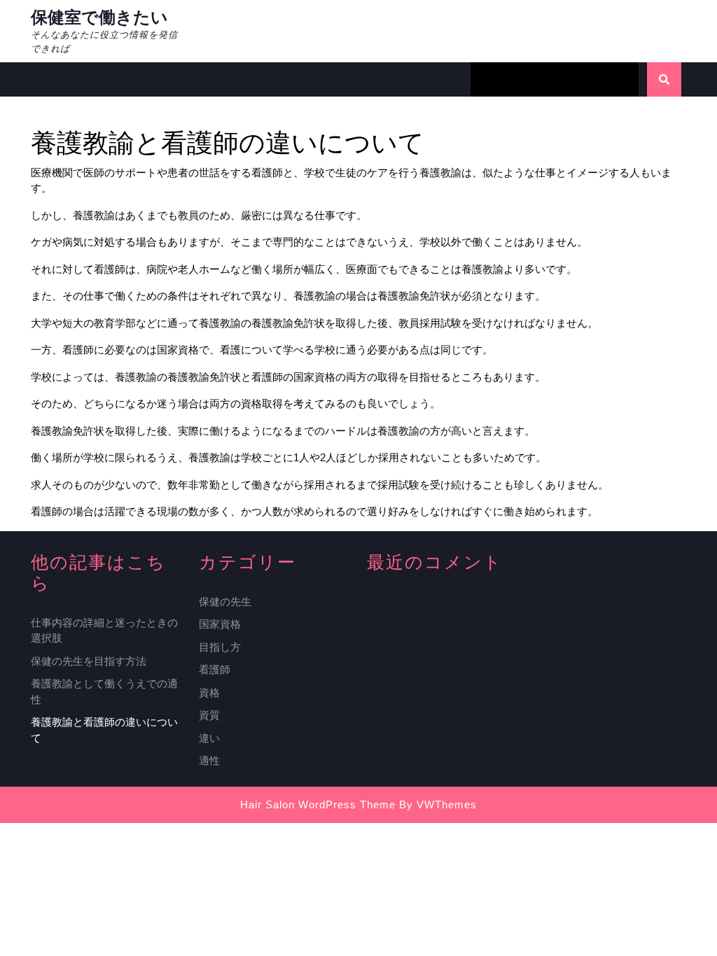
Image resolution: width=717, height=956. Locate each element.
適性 (209, 760)
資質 (209, 715)
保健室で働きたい (99, 17)
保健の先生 (225, 601)
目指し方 (220, 647)
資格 (209, 692)
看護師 (214, 669)
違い (209, 738)
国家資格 (220, 624)
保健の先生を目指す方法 (88, 661)
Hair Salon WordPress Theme (318, 804)
